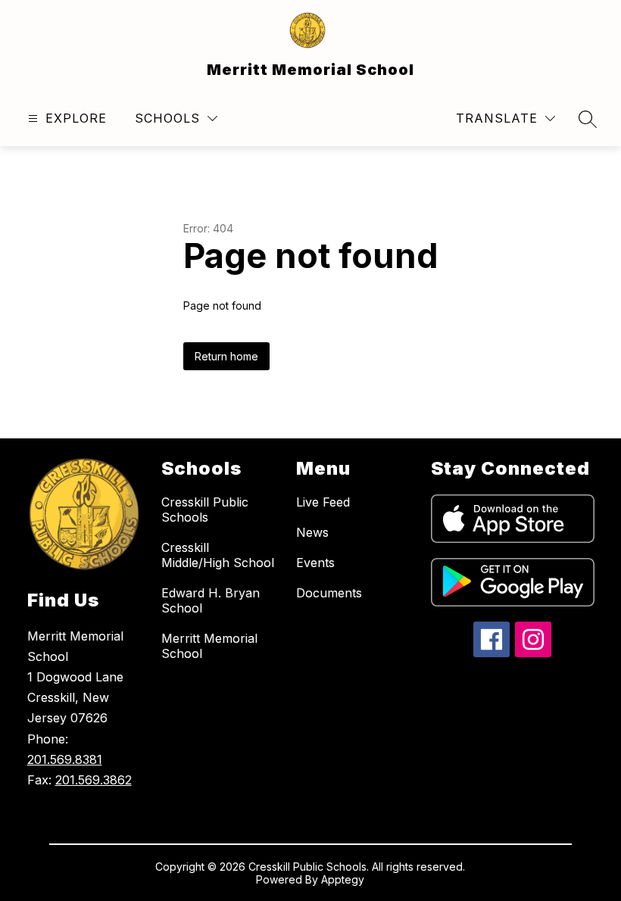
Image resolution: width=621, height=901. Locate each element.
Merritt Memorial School (209, 646)
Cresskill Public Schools (204, 509)
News (312, 532)
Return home (226, 356)
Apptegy (342, 879)
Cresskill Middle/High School (217, 555)
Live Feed (323, 502)
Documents (329, 592)
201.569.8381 (64, 759)
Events (315, 562)
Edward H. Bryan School (210, 600)
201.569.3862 (93, 779)
